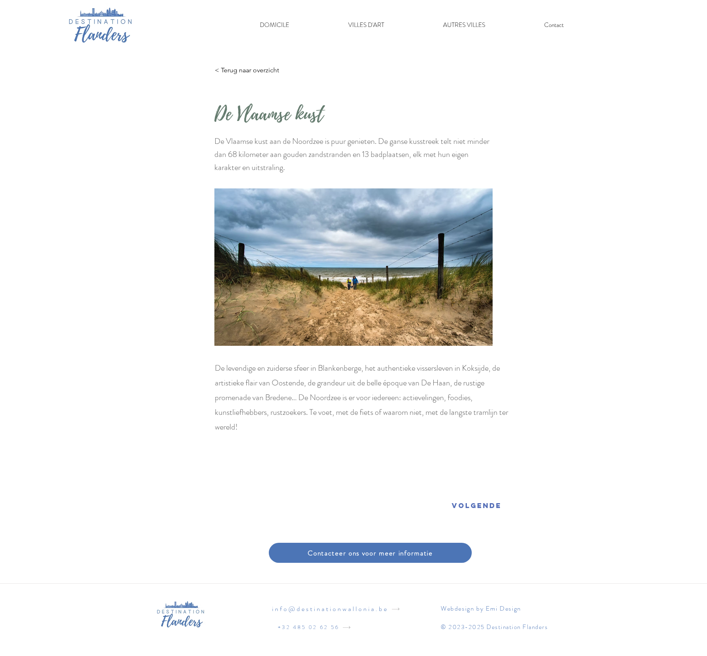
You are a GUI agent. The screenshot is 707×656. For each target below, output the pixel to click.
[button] (366, 25)
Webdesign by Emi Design (481, 608)
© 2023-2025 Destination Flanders (494, 626)
